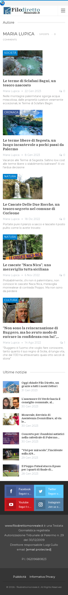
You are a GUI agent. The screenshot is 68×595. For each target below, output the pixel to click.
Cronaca (11, 112)
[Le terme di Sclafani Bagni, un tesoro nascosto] (22, 63)
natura (10, 176)
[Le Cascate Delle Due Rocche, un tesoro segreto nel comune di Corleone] (22, 186)
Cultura (10, 300)
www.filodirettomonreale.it (24, 525)
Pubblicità (19, 576)
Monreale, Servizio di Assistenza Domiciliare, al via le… (41, 418)
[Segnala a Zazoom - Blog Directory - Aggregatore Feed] (2, 3)
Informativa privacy (42, 576)
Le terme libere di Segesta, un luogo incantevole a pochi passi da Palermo (33, 145)
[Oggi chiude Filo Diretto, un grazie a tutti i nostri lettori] (11, 387)
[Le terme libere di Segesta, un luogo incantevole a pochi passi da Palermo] (22, 122)
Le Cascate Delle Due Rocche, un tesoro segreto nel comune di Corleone (31, 209)
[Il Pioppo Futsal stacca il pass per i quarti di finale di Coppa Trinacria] (11, 470)
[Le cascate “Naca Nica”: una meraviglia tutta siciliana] (22, 247)
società (10, 52)
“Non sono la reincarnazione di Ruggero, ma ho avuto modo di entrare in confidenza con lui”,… (31, 332)
